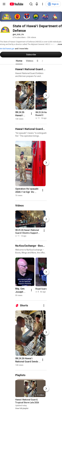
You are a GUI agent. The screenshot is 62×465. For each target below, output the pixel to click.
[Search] (31, 4)
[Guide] (4, 4)
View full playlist (21, 409)
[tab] (19, 60)
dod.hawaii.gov (8, 49)
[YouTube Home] (16, 4)
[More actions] (31, 113)
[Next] (46, 95)
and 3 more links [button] (21, 49)
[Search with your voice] (37, 4)
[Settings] (42, 4)
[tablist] (31, 60)
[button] (42, 60)
